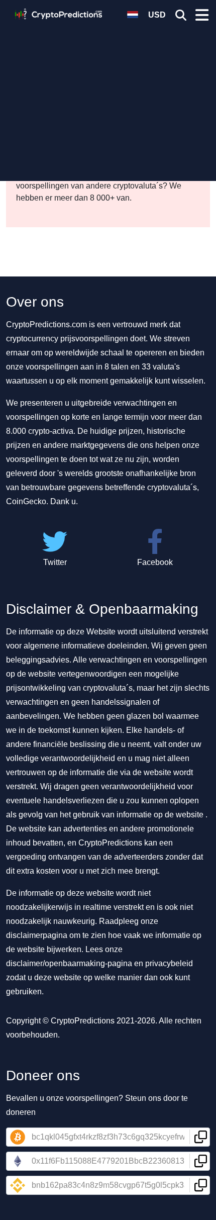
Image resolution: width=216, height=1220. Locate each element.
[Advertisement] (108, 98)
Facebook (155, 562)
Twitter (55, 562)
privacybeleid (169, 963)
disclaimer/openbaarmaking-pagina (69, 963)
